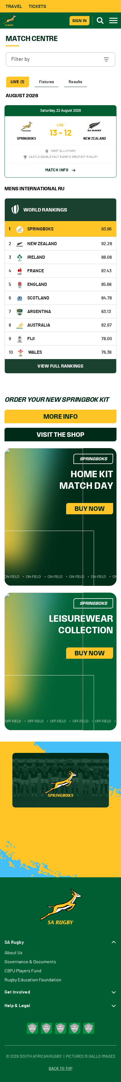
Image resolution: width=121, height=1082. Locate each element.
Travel (14, 6)
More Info (60, 416)
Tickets (37, 6)
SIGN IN (79, 20)
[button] (60, 59)
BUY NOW (90, 508)
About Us (14, 953)
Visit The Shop (60, 434)
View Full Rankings (60, 366)
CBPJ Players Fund (23, 971)
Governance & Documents (30, 962)
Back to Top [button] (60, 1069)
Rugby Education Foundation (33, 980)
